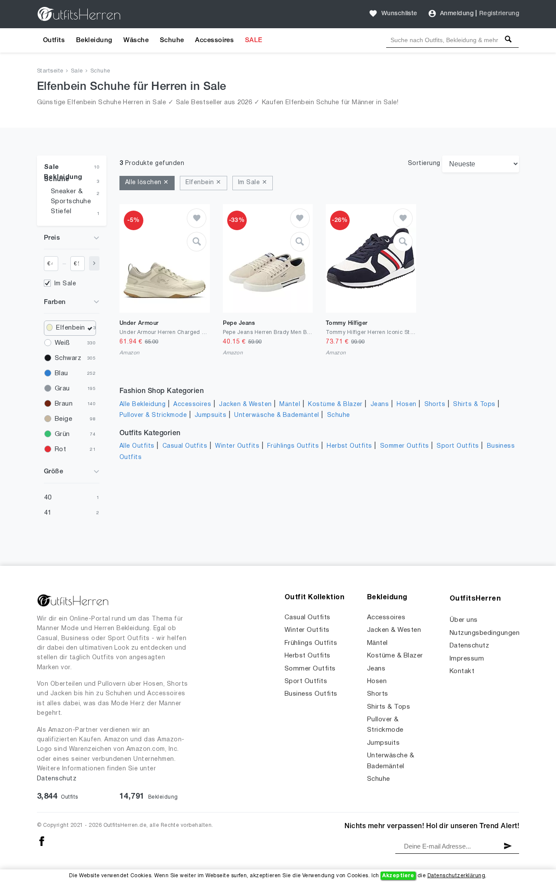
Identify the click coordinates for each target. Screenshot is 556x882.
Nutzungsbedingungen (485, 633)
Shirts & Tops (474, 404)
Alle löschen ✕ (147, 182)
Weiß (62, 343)
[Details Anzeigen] (196, 241)
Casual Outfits (185, 446)
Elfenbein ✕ (203, 182)
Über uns (464, 620)
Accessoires (214, 40)
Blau (61, 373)
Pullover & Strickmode (153, 415)
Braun (64, 404)
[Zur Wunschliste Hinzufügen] (196, 218)
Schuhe (172, 40)
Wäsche (136, 40)
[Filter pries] (94, 263)
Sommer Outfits (404, 446)
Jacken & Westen (245, 404)
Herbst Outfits (349, 446)
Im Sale (65, 284)
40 (48, 498)
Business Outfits (311, 694)
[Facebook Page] (41, 841)
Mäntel (289, 404)
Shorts (435, 404)
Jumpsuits (210, 415)
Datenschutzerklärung (456, 875)
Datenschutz (56, 779)
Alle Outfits (137, 446)
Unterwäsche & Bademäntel (276, 415)
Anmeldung (456, 14)
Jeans (380, 404)
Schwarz (68, 358)
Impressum (467, 659)
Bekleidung (94, 40)
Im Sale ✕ (252, 182)
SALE (253, 40)
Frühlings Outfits (293, 446)
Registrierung (499, 14)
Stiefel (61, 211)
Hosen (406, 404)
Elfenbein (70, 328)
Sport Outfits (458, 446)
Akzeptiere (398, 875)
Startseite (50, 71)
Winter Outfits (237, 446)
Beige (63, 419)
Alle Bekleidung (142, 404)
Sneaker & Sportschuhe (71, 196)
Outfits (54, 40)
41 (48, 513)
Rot (60, 449)
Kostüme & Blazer (335, 404)
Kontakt (462, 671)
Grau (62, 389)
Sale (77, 71)
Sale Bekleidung (63, 169)
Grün (62, 434)
